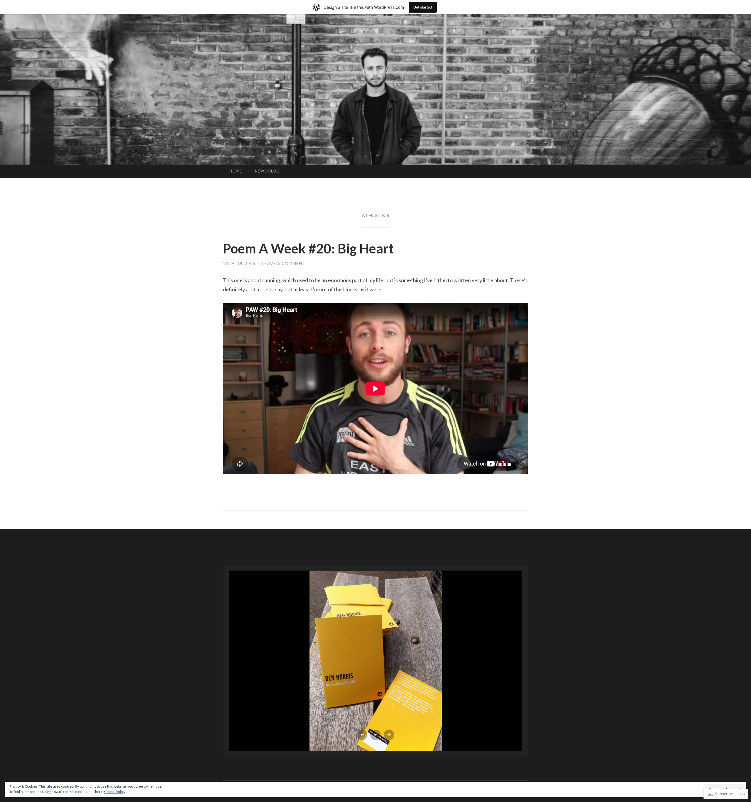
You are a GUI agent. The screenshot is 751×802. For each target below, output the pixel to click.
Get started (422, 7)
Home (235, 171)
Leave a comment (283, 263)
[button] (362, 735)
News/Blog (267, 171)
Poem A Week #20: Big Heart (308, 248)
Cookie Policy (114, 791)
